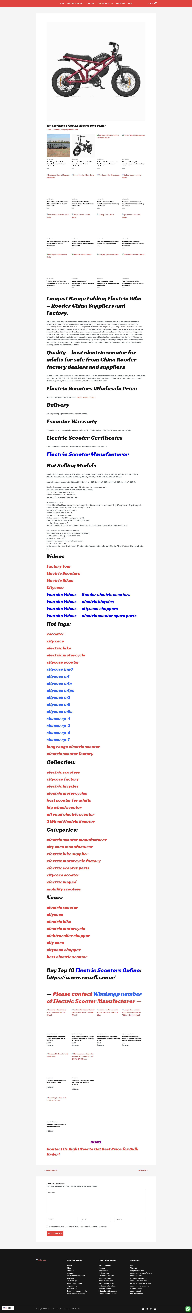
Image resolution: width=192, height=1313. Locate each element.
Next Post (143, 1170)
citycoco (55, 914)
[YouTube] (155, 1309)
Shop (69, 1268)
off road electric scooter (70, 814)
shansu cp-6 (58, 732)
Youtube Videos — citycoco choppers (82, 608)
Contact (70, 1273)
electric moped (61, 882)
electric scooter (62, 907)
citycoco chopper (64, 949)
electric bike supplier (67, 853)
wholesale (120, 3)
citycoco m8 (58, 704)
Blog (130, 3)
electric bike (59, 648)
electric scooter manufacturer (77, 839)
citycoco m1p (59, 683)
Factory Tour (59, 566)
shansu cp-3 (58, 725)
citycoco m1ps (60, 690)
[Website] (130, 1220)
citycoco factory (63, 779)
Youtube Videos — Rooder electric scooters (88, 594)
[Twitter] (147, 1309)
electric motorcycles (67, 793)
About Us (70, 1271)
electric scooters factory (86, 397)
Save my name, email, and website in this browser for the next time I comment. (78, 1227)
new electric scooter (106, 1276)
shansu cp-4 (58, 718)
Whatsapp (133, 1268)
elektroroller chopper (68, 935)
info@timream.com (137, 1271)
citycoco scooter (63, 662)
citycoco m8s (59, 711)
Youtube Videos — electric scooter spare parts (92, 615)
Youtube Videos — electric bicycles (80, 601)
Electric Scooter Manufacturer (88, 454)
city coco (55, 641)
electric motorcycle (66, 655)
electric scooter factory (70, 753)
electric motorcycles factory (140, 1283)
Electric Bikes (60, 580)
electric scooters (63, 772)
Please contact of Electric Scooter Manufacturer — (94, 997)
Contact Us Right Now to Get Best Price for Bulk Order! (92, 1151)
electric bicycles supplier (139, 1281)
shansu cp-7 (58, 739)
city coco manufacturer (70, 846)
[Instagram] (151, 1309)
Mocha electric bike (105, 1281)
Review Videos (103, 1273)
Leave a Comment (53, 130)
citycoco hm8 (60, 669)
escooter (55, 634)
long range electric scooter (73, 746)
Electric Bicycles (105, 3)
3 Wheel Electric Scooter (71, 821)
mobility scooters (64, 889)
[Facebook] (143, 1309)
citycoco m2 (58, 697)
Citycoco (90, 3)
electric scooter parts (68, 868)
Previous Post (50, 1170)
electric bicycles (63, 786)
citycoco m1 (58, 676)
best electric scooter (67, 956)
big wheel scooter (64, 807)
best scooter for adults (69, 800)
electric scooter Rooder (76, 1276)
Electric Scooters (75, 3)
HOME (96, 1142)
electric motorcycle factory (74, 860)
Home (62, 3)
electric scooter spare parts (140, 1286)
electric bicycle (72, 1281)
